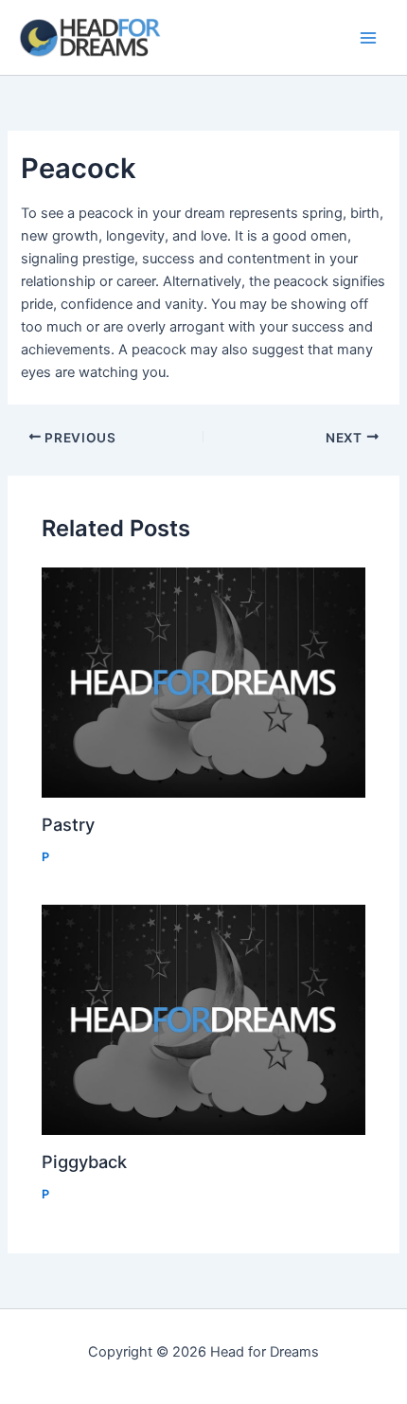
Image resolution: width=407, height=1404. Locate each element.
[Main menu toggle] (368, 38)
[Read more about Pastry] (203, 682)
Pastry (68, 824)
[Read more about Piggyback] (203, 1020)
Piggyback (84, 1161)
